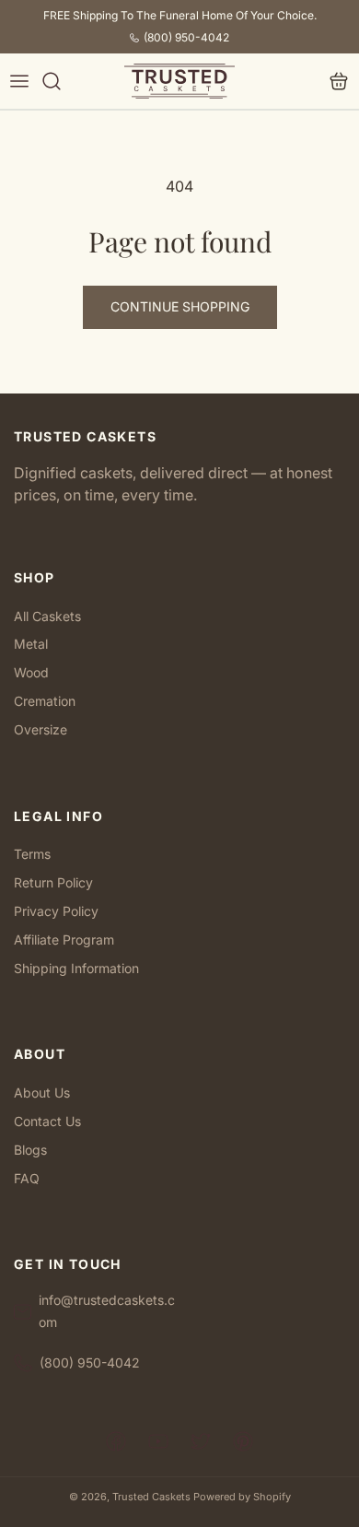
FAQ (27, 1178)
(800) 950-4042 (186, 37)
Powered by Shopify (242, 1496)
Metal (31, 644)
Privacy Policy (56, 911)
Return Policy (53, 882)
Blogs (30, 1149)
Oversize (40, 729)
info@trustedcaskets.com (107, 1311)
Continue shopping (179, 306)
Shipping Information (76, 968)
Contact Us (47, 1121)
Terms (32, 854)
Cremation (44, 701)
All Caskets (47, 616)
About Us (42, 1092)
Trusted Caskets (151, 1496)
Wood (31, 672)
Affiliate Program (64, 939)
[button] (19, 81)
